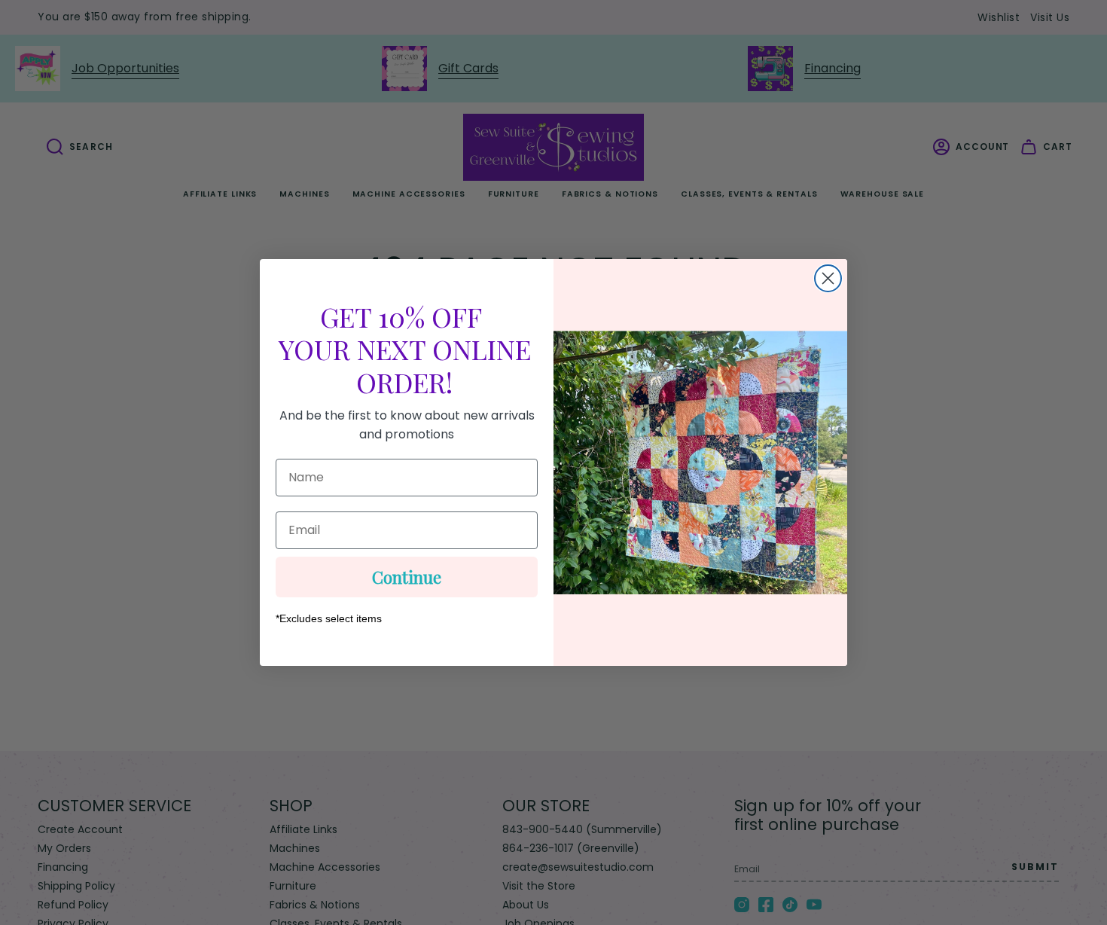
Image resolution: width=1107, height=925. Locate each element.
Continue (406, 577)
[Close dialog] (828, 278)
